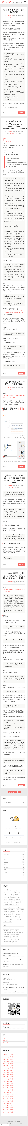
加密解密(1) (11, 899)
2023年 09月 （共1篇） (8, 1058)
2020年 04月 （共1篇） (8, 1074)
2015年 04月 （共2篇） (8, 1107)
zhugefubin (10, 15)
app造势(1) (6, 939)
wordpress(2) (18, 892)
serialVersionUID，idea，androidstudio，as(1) (13, 924)
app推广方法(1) (14, 936)
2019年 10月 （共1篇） (8, 1080)
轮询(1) (5, 909)
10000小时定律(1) (8, 914)
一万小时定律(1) (17, 914)
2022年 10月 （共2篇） (8, 1059)
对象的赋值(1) (16, 916)
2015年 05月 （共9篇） (8, 1105)
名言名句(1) (6, 897)
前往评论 (21, 112)
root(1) (16, 904)
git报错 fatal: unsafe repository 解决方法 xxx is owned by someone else (14, 479)
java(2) (12, 890)
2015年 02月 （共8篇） (8, 1111)
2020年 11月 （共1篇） (8, 1069)
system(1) (13, 897)
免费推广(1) (6, 936)
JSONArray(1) (13, 928)
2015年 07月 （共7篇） (8, 1102)
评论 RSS (5, 1042)
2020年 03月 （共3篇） (8, 1076)
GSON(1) (6, 928)
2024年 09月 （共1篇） (8, 1056)
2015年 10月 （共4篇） (8, 1098)
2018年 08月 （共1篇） (8, 1085)
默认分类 (12, 17)
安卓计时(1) (6, 912)
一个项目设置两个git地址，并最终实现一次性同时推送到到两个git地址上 (14, 575)
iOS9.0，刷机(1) (7, 921)
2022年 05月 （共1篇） (8, 1063)
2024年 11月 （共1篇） (8, 1054)
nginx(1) (12, 930)
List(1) (19, 928)
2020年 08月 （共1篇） (8, 1072)
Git (12, 487)
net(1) (19, 897)
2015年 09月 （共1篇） (8, 1100)
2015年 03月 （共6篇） (8, 1109)
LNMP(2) (11, 892)
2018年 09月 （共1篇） (8, 1083)
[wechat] (9, 833)
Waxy (21, 1123)
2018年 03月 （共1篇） (8, 1087)
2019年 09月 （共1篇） (8, 1081)
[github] (18, 833)
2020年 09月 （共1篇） (8, 1070)
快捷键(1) (6, 904)
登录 (4, 1038)
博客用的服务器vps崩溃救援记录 (14, 11)
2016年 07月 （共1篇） (8, 1096)
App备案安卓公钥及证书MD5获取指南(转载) (14, 383)
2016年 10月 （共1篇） (8, 1091)
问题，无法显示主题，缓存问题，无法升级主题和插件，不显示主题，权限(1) (13, 933)
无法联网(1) (18, 919)
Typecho (13, 1123)
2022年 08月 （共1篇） (8, 1061)
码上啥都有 (6, 2)
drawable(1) (16, 941)
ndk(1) (11, 904)
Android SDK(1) (15, 907)
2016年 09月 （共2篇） (8, 1092)
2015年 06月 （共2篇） (8, 1103)
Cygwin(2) (18, 890)
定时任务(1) (11, 909)
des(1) (5, 899)
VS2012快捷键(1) (16, 902)
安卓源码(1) (13, 912)
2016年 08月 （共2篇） (8, 1094)
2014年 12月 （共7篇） (8, 1113)
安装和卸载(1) (7, 902)
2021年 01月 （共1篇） (8, 1067)
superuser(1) (7, 907)
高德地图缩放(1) (7, 941)
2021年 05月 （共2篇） (8, 1065)
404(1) (17, 930)
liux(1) (5, 894)
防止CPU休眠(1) (20, 909)
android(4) (6, 890)
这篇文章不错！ (6, 978)
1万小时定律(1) (7, 916)
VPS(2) (5, 892)
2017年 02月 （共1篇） (8, 1089)
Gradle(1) (6, 930)
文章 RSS (5, 1040)
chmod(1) (11, 894)
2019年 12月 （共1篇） (8, 1078)
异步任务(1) (21, 912)
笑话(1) (16, 894)
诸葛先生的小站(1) (15, 939)
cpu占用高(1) (19, 899)
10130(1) (12, 919)
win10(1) (6, 919)
